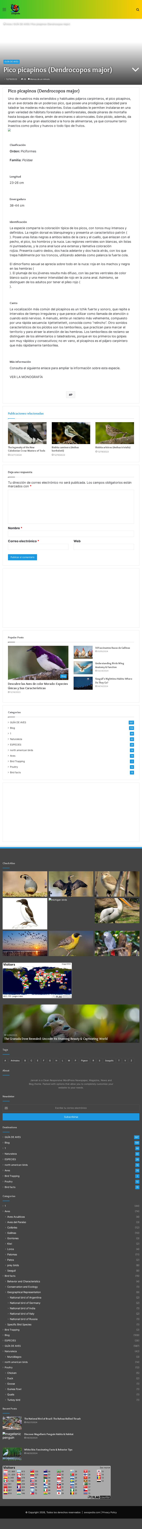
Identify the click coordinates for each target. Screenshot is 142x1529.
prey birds (13, 1265)
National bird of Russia (23, 1319)
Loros (10, 1249)
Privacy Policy (109, 1512)
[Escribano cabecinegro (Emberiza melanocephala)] (71, 943)
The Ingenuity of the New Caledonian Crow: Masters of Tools (26, 449)
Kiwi (9, 1243)
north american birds (21, 750)
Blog (12, 728)
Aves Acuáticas (16, 1216)
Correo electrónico (23, 541)
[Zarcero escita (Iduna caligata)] (117, 884)
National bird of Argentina (25, 1297)
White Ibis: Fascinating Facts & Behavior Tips (48, 1449)
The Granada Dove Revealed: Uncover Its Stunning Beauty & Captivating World (56, 1039)
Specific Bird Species (19, 1324)
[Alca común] (25, 913)
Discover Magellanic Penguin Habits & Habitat (48, 1434)
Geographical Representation (24, 1292)
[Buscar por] (137, 11)
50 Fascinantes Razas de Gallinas (112, 647)
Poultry (14, 766)
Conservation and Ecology (22, 1286)
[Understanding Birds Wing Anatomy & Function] (83, 667)
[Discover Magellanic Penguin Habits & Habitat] (12, 1438)
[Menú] (4, 11)
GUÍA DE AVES (21, 24)
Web (77, 541)
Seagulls (109, 1060)
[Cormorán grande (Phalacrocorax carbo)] (71, 884)
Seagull (11, 1270)
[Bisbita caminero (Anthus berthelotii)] (71, 433)
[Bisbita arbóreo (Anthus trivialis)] (114, 433)
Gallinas (11, 1232)
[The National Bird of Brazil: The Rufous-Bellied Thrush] (12, 1423)
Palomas (12, 1254)
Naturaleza (16, 739)
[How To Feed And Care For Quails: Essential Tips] (25, 884)
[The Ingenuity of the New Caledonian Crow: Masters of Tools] (27, 433)
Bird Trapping (17, 761)
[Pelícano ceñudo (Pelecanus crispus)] (117, 910)
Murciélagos (14, 1356)
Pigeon (84, 1060)
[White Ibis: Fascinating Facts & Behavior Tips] (12, 1454)
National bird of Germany (25, 1303)
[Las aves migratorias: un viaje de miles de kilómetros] (25, 943)
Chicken (11, 1372)
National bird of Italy (22, 1313)
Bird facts (15, 772)
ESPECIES (15, 744)
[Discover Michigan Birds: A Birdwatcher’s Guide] (71, 910)
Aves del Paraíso (16, 1222)
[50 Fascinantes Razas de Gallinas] (83, 652)
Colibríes (12, 1227)
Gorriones (13, 1238)
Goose (11, 1383)
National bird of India (22, 1308)
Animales (15, 1060)
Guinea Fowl (14, 1389)
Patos (10, 1259)
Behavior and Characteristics (23, 1281)
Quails (10, 1394)
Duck (10, 1378)
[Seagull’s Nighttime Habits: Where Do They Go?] (83, 683)
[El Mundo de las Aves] (16, 9)
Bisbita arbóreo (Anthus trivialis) (113, 447)
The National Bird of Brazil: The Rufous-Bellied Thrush (52, 1418)
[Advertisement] (71, 598)
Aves (12, 755)
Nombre (15, 528)
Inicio (9, 24)
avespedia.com (92, 1512)
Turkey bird (13, 1399)
